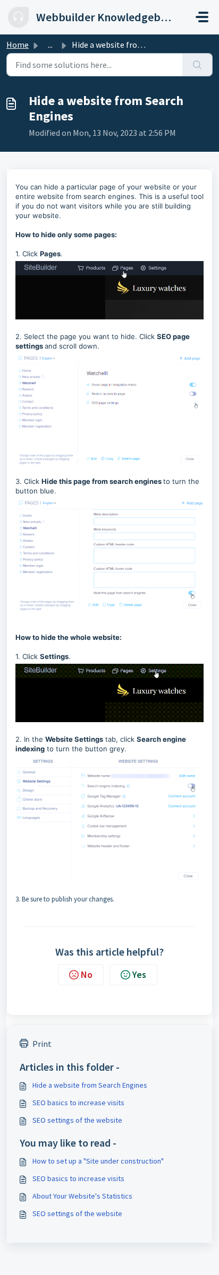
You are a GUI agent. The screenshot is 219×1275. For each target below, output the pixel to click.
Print (42, 1043)
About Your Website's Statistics (82, 1196)
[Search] (197, 64)
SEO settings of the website (77, 1120)
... (50, 44)
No (86, 974)
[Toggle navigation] (202, 17)
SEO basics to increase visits (78, 1102)
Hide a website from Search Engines (89, 1085)
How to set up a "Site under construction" (98, 1161)
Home (17, 44)
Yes (139, 974)
